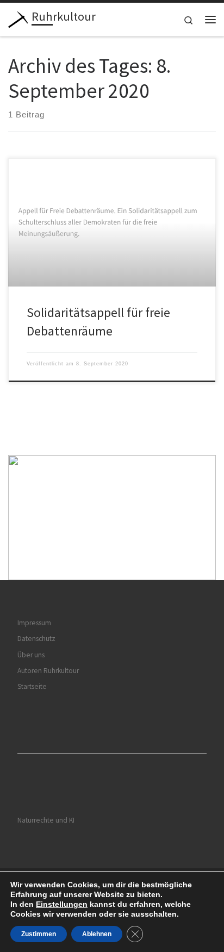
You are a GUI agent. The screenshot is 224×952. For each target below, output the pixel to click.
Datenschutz (36, 638)
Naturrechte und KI (45, 820)
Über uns (31, 654)
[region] (112, 518)
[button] (112, 518)
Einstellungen (62, 904)
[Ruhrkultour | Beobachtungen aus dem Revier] (18, 18)
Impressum (34, 622)
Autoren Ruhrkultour (48, 670)
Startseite (32, 686)
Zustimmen (38, 934)
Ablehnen (96, 934)
